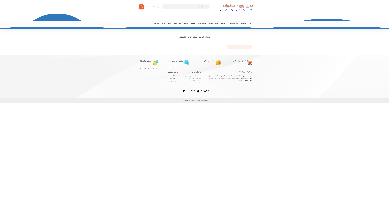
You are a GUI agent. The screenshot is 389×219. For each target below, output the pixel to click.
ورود (157, 7)
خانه (250, 23)
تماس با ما (156, 23)
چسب (169, 23)
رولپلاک (186, 23)
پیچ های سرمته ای (233, 23)
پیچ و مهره (243, 23)
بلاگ (163, 23)
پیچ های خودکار (202, 23)
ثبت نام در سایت (150, 7)
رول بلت (223, 23)
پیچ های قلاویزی (213, 23)
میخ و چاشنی (177, 23)
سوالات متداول (172, 79)
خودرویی (193, 23)
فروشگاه (174, 76)
